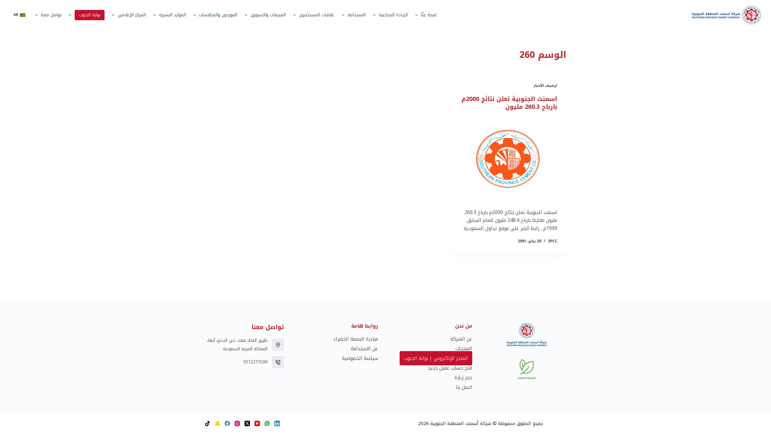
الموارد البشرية (172, 15)
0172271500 (255, 362)
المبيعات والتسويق (268, 15)
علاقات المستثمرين (316, 15)
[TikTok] (207, 423)
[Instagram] (237, 423)
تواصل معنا (51, 15)
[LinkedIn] (277, 423)
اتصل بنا (464, 387)
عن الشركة (461, 339)
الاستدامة (357, 15)
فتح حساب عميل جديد (450, 368)
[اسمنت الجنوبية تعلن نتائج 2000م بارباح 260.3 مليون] (509, 160)
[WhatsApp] (267, 423)
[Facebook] (227, 423)
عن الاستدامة (364, 348)
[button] (19, 15)
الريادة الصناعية (393, 15)
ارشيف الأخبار (545, 85)
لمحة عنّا (428, 15)
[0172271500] (278, 362)
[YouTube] (257, 423)
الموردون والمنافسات (218, 15)
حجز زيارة (463, 377)
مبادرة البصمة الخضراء (355, 339)
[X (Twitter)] (247, 423)
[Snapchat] (217, 423)
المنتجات (463, 348)
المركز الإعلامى (132, 15)
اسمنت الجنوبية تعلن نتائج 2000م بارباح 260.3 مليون (509, 102)
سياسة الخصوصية (360, 358)
